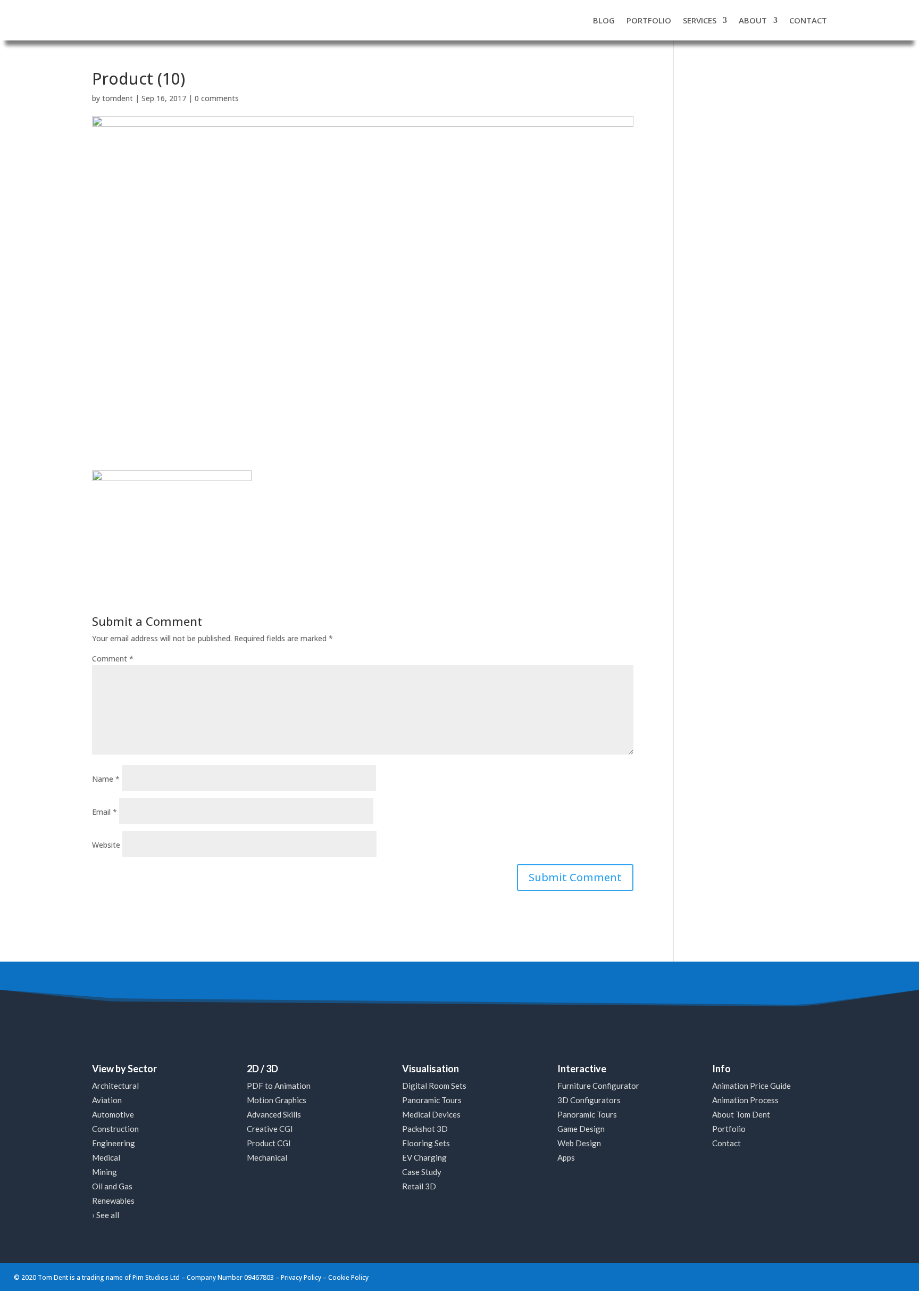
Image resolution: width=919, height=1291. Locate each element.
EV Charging (424, 1157)
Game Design (581, 1128)
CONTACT (808, 20)
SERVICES (699, 20)
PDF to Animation (279, 1085)
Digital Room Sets (434, 1085)
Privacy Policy (301, 1277)
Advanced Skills (274, 1114)
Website (106, 845)
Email (104, 812)
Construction (115, 1128)
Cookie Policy (348, 1277)
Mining (104, 1172)
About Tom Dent (741, 1114)
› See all (105, 1215)
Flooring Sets (426, 1143)
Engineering (113, 1143)
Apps (566, 1157)
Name (106, 779)
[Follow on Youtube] (877, 1277)
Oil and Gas (112, 1186)
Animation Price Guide (751, 1085)
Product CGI (269, 1143)
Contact (726, 1143)
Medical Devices (431, 1114)
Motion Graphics (276, 1100)
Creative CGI (270, 1128)
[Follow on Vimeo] (897, 1277)
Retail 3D (419, 1186)
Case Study (421, 1172)
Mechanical (267, 1157)
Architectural (115, 1085)
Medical (106, 1157)
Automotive (113, 1114)
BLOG (604, 20)
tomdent (117, 98)
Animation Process (745, 1100)
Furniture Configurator (598, 1085)
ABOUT (753, 20)
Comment (112, 658)
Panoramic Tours (432, 1100)
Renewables (113, 1200)
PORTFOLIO (648, 20)
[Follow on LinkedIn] (857, 1277)
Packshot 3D (425, 1128)
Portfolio (729, 1128)
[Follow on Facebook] (837, 1277)
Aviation (107, 1100)
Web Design (579, 1143)
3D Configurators (589, 1100)
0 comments (217, 98)
